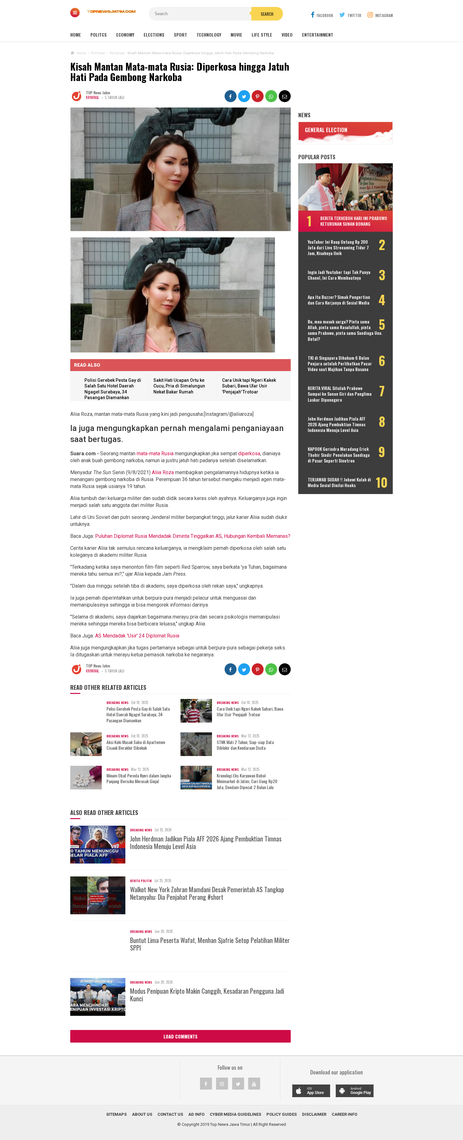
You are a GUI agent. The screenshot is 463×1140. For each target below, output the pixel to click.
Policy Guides (281, 1114)
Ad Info (196, 1114)
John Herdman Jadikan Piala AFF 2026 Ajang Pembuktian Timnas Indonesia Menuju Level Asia (206, 842)
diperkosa (249, 454)
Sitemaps (116, 1114)
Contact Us (170, 1114)
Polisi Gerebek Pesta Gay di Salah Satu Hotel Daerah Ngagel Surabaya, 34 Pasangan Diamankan (138, 714)
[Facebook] (206, 1084)
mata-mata (148, 454)
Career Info (344, 1114)
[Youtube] (254, 1084)
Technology (209, 34)
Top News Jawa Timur (230, 1124)
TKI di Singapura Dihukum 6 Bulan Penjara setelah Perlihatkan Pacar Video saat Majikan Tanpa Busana (340, 363)
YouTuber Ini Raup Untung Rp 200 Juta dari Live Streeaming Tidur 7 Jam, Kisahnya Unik (338, 247)
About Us (142, 1114)
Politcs (98, 34)
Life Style (262, 34)
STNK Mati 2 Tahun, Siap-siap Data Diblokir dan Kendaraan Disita (245, 745)
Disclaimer (314, 1114)
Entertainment (317, 34)
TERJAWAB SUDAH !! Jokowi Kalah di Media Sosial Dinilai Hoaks (339, 482)
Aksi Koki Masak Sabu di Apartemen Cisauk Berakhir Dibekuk (135, 745)
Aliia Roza (163, 472)
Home (75, 34)
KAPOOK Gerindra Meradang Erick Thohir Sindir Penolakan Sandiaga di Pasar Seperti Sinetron (339, 454)
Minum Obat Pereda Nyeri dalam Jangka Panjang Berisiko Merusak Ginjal (138, 778)
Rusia (167, 454)
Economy (125, 34)
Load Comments (180, 1036)
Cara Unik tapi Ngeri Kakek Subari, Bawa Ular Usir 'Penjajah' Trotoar (249, 386)
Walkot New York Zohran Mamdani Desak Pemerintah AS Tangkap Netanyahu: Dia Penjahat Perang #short (207, 893)
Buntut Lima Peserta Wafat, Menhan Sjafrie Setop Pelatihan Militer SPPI (210, 943)
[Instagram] (222, 1084)
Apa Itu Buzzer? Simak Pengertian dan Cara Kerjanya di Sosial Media (339, 299)
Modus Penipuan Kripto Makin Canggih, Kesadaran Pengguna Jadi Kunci (207, 994)
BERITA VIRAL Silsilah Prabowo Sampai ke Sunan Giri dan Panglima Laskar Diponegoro (340, 394)
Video (287, 34)
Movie (236, 34)
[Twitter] (238, 1084)
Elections (154, 34)
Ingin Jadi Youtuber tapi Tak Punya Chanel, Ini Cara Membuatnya (339, 275)
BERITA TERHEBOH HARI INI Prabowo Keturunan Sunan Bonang (353, 221)
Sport (180, 34)
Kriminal (92, 97)
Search (267, 14)
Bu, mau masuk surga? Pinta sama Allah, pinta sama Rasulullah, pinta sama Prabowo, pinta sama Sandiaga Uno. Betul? (345, 330)
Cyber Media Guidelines (235, 1114)
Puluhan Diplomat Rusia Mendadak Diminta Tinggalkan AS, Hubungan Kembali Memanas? (192, 536)
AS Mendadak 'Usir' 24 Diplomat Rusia (137, 636)
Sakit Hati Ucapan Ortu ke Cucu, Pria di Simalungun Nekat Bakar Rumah (179, 386)
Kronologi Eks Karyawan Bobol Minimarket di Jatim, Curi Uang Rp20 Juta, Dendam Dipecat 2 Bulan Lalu (247, 781)
